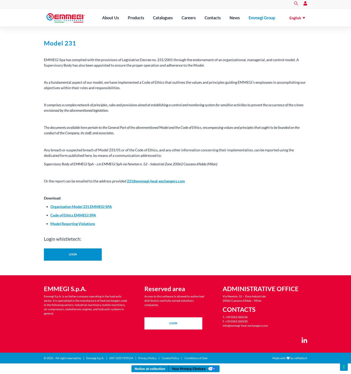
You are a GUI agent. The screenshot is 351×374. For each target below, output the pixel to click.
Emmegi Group (262, 17)
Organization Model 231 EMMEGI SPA (81, 206)
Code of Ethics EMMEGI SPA (73, 215)
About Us (110, 17)
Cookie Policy (170, 358)
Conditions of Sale (195, 358)
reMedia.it (300, 358)
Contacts (213, 17)
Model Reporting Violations (72, 223)
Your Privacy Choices (189, 369)
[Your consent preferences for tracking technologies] (344, 367)
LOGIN (173, 323)
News (235, 17)
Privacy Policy (147, 358)
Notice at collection (150, 369)
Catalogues (163, 17)
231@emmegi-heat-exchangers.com (156, 181)
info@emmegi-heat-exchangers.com (245, 325)
